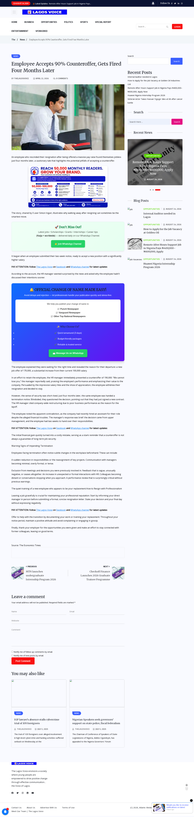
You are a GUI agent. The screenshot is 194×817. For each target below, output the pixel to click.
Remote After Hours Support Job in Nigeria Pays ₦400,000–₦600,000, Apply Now (155, 90)
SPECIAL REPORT (103, 22)
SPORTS (84, 22)
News (22, 39)
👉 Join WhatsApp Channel (68, 243)
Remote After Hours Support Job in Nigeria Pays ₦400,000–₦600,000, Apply (162, 248)
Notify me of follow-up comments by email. (33, 651)
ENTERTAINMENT (19, 31)
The (13, 39)
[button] (150, 190)
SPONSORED (42, 31)
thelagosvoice (24, 729)
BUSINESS (29, 22)
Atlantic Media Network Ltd (151, 807)
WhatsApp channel (79, 266)
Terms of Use (68, 807)
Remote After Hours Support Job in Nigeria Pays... (70, 3)
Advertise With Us (48, 807)
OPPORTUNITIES (49, 22)
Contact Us (16, 807)
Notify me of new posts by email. (29, 655)
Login (177, 26)
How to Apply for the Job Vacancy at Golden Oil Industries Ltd (154, 82)
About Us (31, 807)
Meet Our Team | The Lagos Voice (27, 811)
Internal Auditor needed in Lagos (142, 76)
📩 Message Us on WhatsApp (68, 353)
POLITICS (68, 22)
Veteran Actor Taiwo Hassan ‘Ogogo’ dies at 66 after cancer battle (155, 101)
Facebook (61, 266)
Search (131, 56)
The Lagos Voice (44, 266)
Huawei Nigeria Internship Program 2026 (146, 95)
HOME (14, 22)
